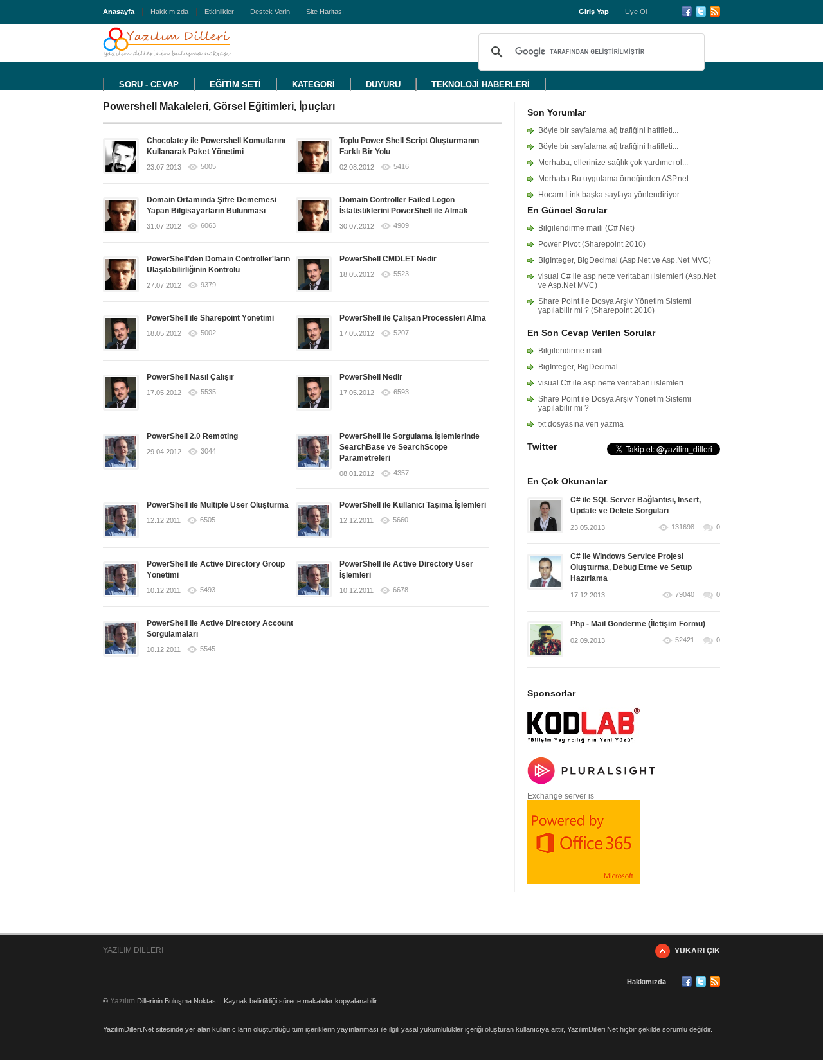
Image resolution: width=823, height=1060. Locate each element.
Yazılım (122, 1000)
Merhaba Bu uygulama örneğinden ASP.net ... (617, 178)
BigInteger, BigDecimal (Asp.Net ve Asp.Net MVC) (624, 260)
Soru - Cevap (149, 84)
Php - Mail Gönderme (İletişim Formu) (637, 623)
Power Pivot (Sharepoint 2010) (592, 244)
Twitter (701, 11)
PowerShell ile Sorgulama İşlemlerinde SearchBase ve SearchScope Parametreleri (409, 447)
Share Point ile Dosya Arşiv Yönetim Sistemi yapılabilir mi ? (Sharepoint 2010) (614, 306)
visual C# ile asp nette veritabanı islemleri (610, 382)
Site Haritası (325, 11)
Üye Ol (636, 11)
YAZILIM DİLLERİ (133, 950)
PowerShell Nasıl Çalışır (190, 377)
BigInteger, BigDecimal (578, 366)
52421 (684, 640)
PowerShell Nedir (370, 377)
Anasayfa (118, 11)
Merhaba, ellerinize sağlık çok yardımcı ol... (613, 162)
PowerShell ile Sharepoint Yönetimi (210, 318)
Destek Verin (270, 11)
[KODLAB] (583, 746)
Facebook (687, 11)
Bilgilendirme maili (570, 350)
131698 (682, 527)
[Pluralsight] (591, 781)
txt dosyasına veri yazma (581, 424)
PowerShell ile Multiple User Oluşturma (218, 504)
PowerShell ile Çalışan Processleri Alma (412, 318)
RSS (715, 11)
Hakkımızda (169, 11)
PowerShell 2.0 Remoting (192, 436)
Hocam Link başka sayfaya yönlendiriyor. (609, 194)
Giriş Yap (594, 11)
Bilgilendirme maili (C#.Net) (586, 228)
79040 (684, 594)
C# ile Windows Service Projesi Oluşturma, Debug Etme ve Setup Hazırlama (631, 567)
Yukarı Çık (697, 950)
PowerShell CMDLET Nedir (388, 258)
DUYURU (383, 84)
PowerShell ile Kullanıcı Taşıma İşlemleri (412, 504)
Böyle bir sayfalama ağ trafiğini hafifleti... (608, 130)
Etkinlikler (219, 11)
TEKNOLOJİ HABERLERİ (480, 84)
